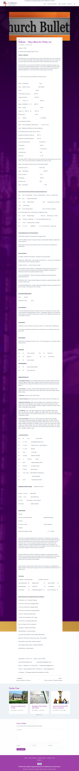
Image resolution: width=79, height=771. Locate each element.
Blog (59, 3)
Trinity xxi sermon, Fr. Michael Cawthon (53, 679)
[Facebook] (38, 764)
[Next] (68, 702)
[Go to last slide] (11, 702)
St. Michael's (22, 44)
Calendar (64, 3)
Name (19, 745)
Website (50, 745)
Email (34, 745)
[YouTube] (41, 764)
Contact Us (69, 3)
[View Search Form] (74, 4)
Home (44, 3)
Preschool (49, 758)
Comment (19, 729)
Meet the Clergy (42, 758)
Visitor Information (32, 758)
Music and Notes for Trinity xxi (24, 679)
